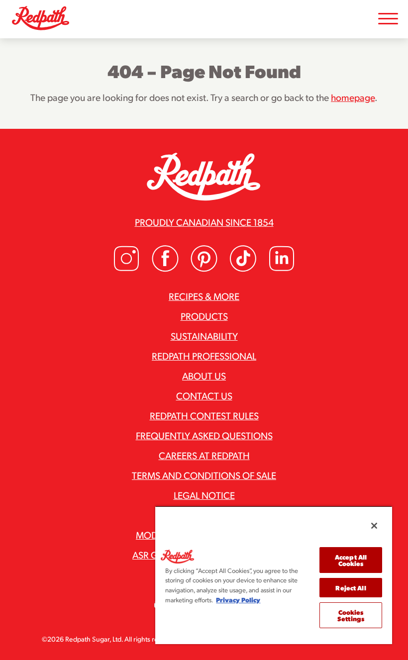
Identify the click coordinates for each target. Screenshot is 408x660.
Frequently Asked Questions (204, 435)
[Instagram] (126, 269)
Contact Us (204, 395)
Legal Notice (204, 495)
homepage (353, 97)
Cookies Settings (350, 615)
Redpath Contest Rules (204, 415)
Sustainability (204, 336)
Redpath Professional (204, 356)
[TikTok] (242, 269)
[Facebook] (165, 269)
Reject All (350, 587)
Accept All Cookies (351, 560)
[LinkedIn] (281, 269)
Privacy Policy (238, 599)
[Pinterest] (204, 269)
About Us (204, 375)
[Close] (374, 526)
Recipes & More (204, 296)
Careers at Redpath (204, 455)
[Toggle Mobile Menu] (388, 19)
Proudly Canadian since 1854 (204, 222)
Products (204, 316)
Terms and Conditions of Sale (204, 475)
